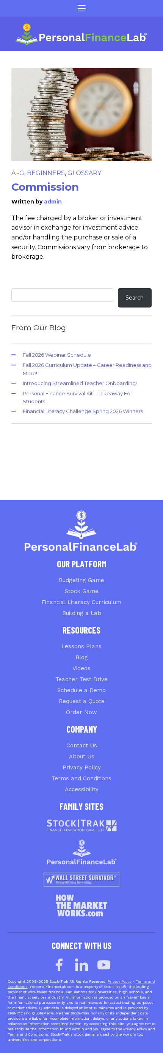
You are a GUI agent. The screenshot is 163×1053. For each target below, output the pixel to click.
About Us (81, 756)
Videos (81, 668)
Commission (45, 186)
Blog (81, 657)
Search (134, 297)
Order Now (81, 712)
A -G (17, 173)
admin (53, 201)
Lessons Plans (81, 646)
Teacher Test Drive (81, 679)
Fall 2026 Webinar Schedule (57, 355)
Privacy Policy (82, 767)
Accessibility (82, 789)
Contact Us (81, 745)
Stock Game (82, 591)
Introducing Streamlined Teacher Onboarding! (80, 383)
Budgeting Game (81, 580)
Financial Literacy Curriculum (81, 602)
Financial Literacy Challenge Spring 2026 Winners (83, 411)
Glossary (84, 173)
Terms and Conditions (81, 778)
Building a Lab (81, 613)
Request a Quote (82, 701)
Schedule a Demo (81, 690)
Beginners (46, 173)
